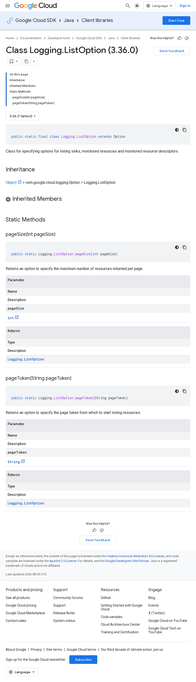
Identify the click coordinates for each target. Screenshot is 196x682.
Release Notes (64, 613)
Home (10, 38)
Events (153, 605)
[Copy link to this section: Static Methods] (51, 220)
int (11, 318)
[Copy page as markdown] (26, 61)
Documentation (31, 38)
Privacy (36, 649)
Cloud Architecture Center (120, 624)
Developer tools (59, 38)
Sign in (185, 6)
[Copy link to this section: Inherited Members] (66, 199)
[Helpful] (179, 38)
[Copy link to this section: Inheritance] (39, 170)
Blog (151, 598)
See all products (18, 598)
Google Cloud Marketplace (25, 613)
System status (64, 621)
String (14, 462)
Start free (176, 20)
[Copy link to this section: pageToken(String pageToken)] (76, 378)
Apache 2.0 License (62, 561)
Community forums (68, 598)
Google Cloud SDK (35, 20)
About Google (16, 649)
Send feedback (171, 51)
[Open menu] (7, 5)
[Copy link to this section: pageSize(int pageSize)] (60, 235)
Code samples (111, 617)
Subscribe (83, 659)
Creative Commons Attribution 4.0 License (135, 556)
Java (69, 20)
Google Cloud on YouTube (167, 621)
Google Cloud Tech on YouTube (164, 630)
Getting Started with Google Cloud (121, 607)
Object (11, 182)
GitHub (106, 598)
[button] (98, 199)
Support (59, 605)
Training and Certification (120, 632)
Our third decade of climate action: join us (132, 649)
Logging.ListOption (26, 359)
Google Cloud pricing (21, 605)
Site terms (54, 649)
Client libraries (97, 20)
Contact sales (16, 621)
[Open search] (128, 6)
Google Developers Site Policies (127, 561)
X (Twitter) (156, 613)
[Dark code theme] (177, 130)
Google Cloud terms (81, 649)
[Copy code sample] (184, 130)
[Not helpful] (186, 38)
